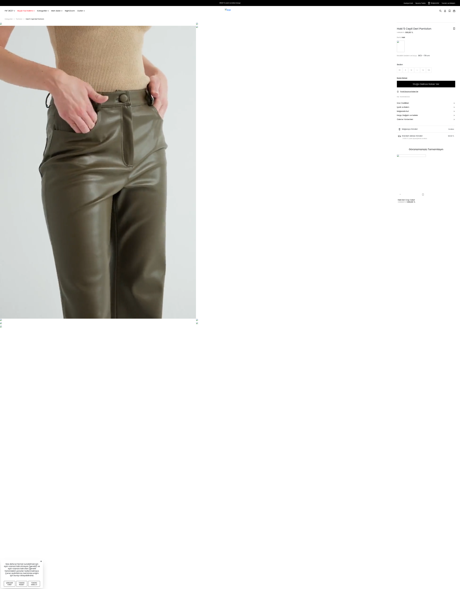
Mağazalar (435, 3)
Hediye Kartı (408, 3)
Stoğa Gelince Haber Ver (426, 84)
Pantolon (19, 19)
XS (399, 70)
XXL (429, 70)
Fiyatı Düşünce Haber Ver (409, 91)
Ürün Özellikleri (403, 103)
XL (423, 70)
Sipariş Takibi (420, 3)
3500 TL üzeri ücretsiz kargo (230, 3)
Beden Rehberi (402, 78)
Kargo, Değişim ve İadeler (407, 115)
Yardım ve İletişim (448, 3)
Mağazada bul (403, 111)
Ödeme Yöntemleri (405, 119)
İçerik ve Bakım (403, 107)
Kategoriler (9, 19)
